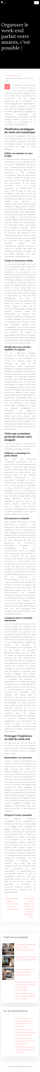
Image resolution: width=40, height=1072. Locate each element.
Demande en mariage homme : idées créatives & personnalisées (12, 903)
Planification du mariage (14, 75)
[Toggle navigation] (36, 2)
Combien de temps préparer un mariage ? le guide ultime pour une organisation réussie (28, 907)
